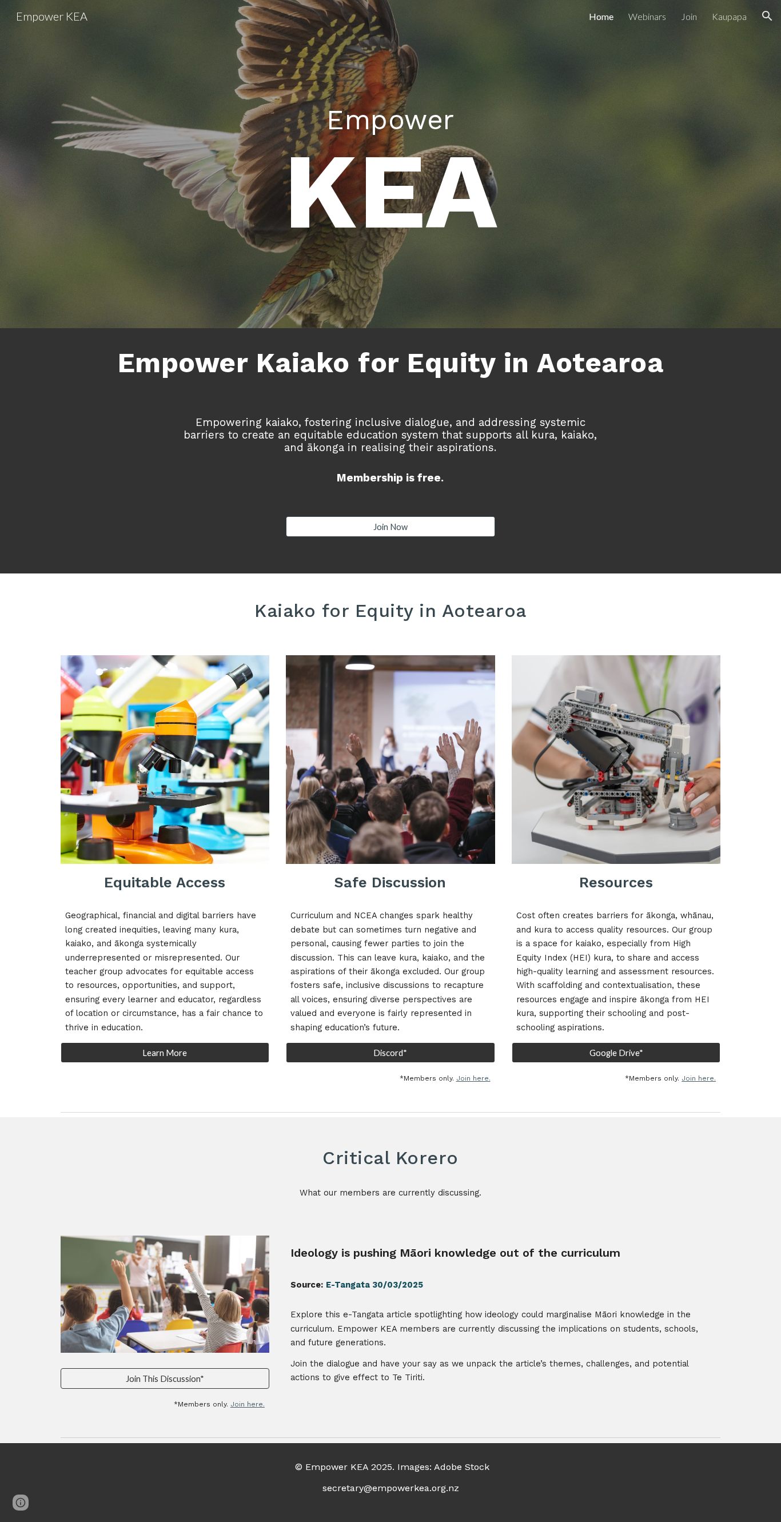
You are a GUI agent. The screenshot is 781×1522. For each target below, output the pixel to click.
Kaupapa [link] (729, 16)
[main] (390, 155)
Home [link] (601, 16)
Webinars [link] (647, 16)
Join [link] (689, 16)
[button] (767, 16)
